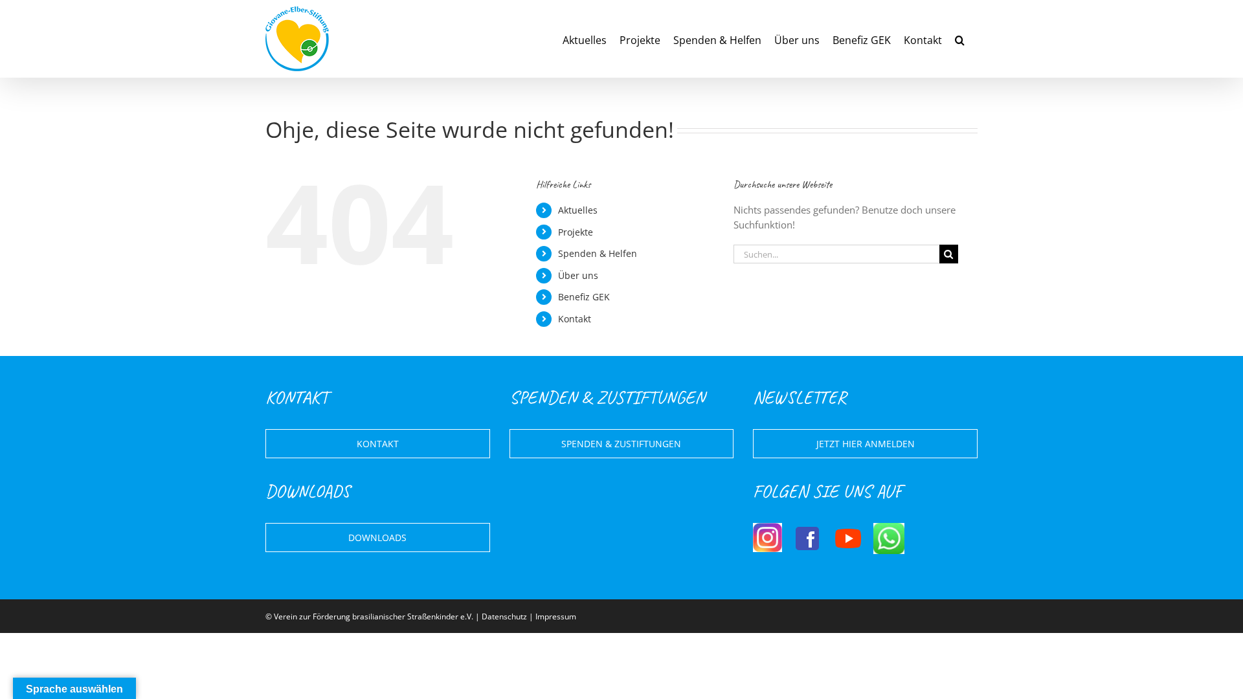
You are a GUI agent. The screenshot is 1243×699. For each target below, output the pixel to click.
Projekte (575, 232)
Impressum (555, 616)
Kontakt (574, 319)
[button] (960, 39)
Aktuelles (578, 210)
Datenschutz (504, 616)
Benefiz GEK (584, 297)
